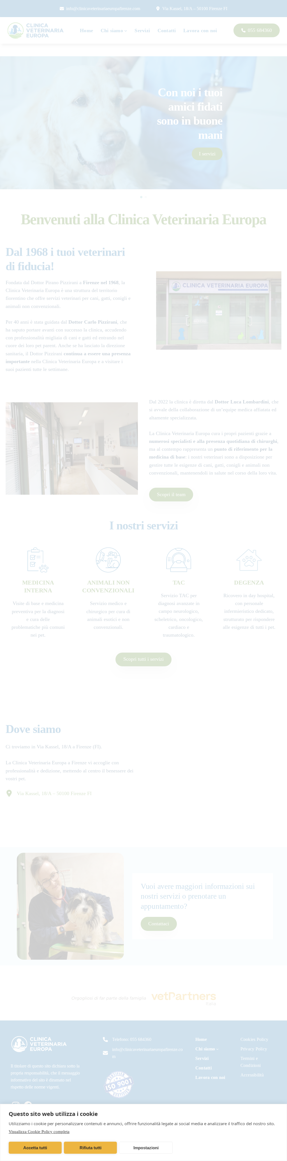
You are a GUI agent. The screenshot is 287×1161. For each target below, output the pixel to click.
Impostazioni (146, 1147)
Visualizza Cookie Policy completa (39, 1131)
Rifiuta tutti (90, 1147)
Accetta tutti (35, 1147)
